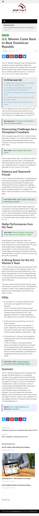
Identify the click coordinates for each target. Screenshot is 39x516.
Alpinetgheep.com (17, 511)
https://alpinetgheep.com (19, 407)
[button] (3, 1)
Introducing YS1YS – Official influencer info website (16, 478)
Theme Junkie (33, 511)
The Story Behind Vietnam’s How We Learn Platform (16, 485)
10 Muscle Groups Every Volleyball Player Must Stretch (19, 430)
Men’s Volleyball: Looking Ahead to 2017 (15, 437)
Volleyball (5, 35)
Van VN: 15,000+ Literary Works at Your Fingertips (16, 447)
